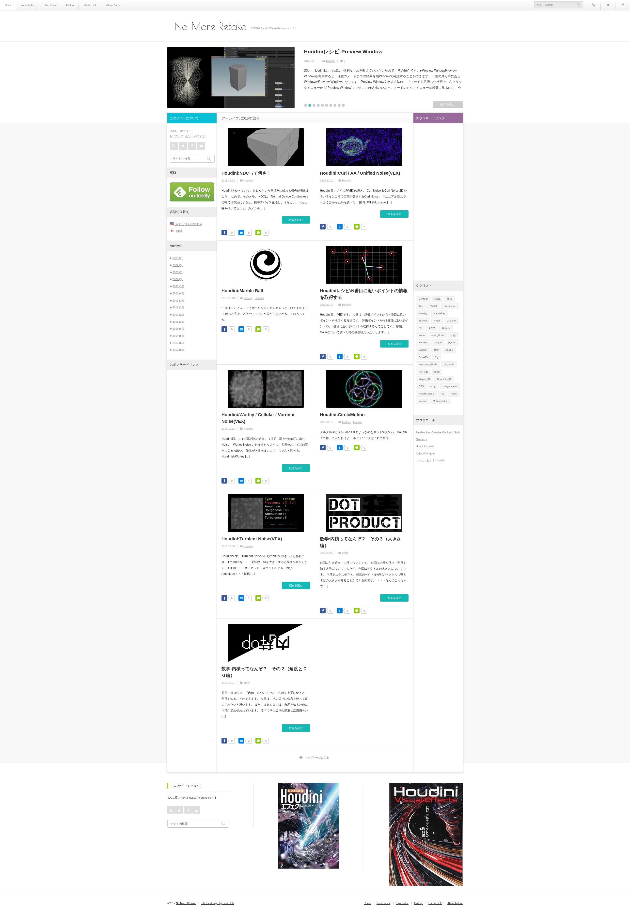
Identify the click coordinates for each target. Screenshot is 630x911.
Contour (423, 298)
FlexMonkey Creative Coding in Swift (438, 432)
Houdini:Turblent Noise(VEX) (251, 538)
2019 (178, 300)
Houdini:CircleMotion (342, 414)
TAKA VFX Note (425, 453)
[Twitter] (607, 5)
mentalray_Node (428, 364)
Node (422, 335)
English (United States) (188, 224)
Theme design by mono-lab (217, 903)
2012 (178, 349)
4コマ (432, 328)
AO (420, 328)
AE (442, 393)
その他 (433, 306)
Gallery (70, 5)
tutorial (422, 401)
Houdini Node (426, 393)
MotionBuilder (440, 401)
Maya (329, 61)
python (452, 342)
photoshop (450, 306)
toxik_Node (437, 335)
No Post (338, 61)
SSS (421, 386)
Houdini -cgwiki (425, 446)
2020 (178, 293)
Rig (437, 357)
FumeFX (423, 357)
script (433, 386)
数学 (436, 350)
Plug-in (438, 342)
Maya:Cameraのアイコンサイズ (342, 51)
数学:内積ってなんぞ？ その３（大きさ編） (360, 542)
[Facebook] (622, 5)
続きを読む (447, 104)
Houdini (248, 180)
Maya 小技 (424, 379)
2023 (178, 272)
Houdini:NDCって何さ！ (246, 173)
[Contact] (201, 146)
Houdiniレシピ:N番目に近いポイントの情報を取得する (364, 294)
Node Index (28, 5)
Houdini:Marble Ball (242, 290)
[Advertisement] (192, 448)
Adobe (449, 350)
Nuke (454, 393)
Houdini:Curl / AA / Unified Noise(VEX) (360, 173)
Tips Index (50, 5)
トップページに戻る (317, 757)
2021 (178, 286)
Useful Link (90, 5)
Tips (421, 306)
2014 (178, 335)
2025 (178, 258)
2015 (178, 328)
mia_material (450, 386)
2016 (178, 321)
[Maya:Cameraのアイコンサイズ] (231, 77)
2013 (178, 342)
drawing (423, 313)
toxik (437, 371)
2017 (178, 314)
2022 (178, 279)
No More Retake (210, 26)
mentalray (439, 313)
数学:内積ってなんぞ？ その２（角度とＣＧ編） (264, 672)
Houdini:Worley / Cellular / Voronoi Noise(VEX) (257, 418)
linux (449, 298)
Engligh (423, 350)
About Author (113, 5)
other (345, 552)
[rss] (593, 5)
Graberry (421, 439)
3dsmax (423, 320)
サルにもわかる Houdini (430, 460)
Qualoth (451, 320)
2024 (178, 265)
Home (8, 5)
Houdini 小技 (444, 379)
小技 (453, 335)
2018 (178, 307)
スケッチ (449, 364)
